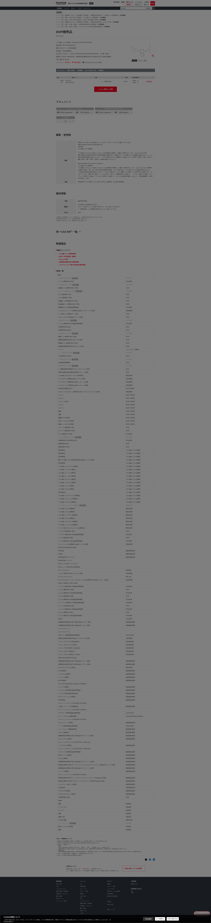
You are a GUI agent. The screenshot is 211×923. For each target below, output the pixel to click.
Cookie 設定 (148, 918)
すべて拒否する (160, 918)
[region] (105, 918)
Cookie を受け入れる (172, 918)
